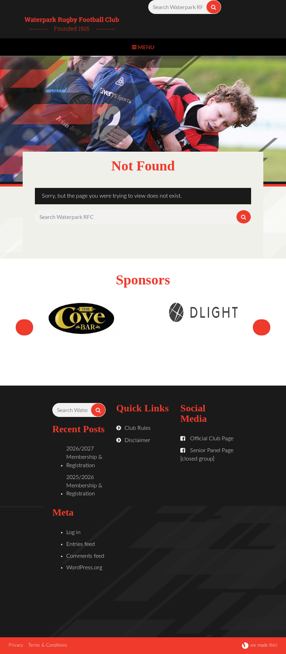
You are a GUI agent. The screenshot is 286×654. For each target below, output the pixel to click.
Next (264, 336)
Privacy (16, 645)
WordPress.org (84, 567)
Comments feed (85, 556)
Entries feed (80, 544)
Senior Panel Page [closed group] (206, 455)
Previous (24, 336)
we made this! (263, 645)
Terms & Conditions (47, 645)
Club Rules (138, 428)
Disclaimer (137, 440)
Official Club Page (211, 438)
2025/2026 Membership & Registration (84, 485)
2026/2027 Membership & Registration (84, 457)
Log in (73, 532)
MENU (146, 47)
